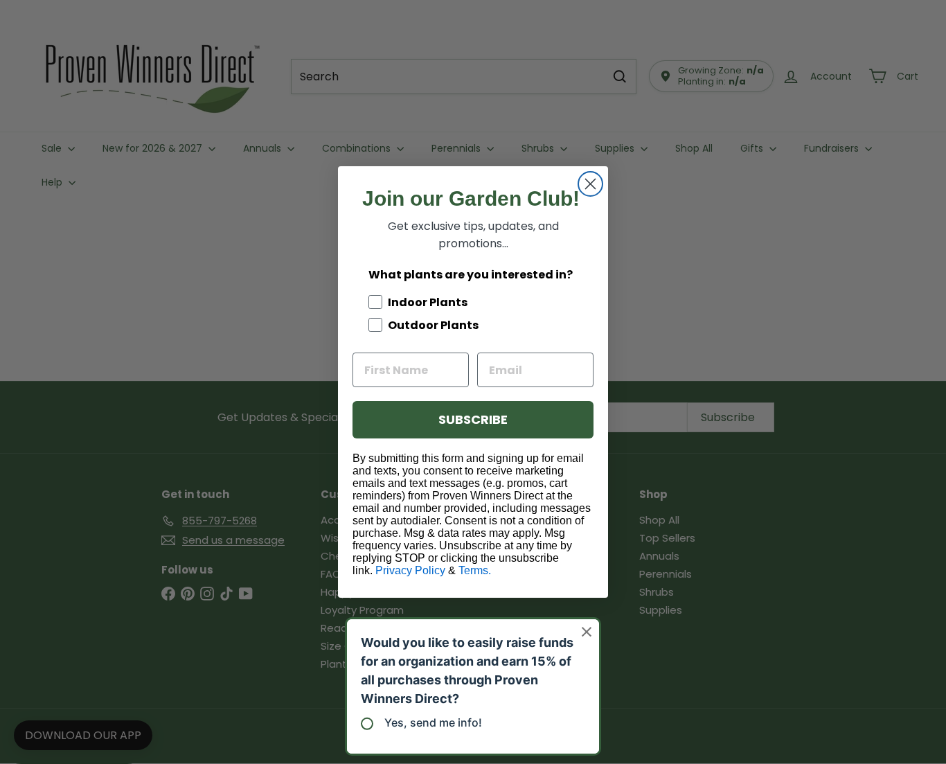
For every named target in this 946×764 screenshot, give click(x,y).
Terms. (474, 570)
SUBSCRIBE (473, 419)
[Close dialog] (590, 184)
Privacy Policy (410, 570)
